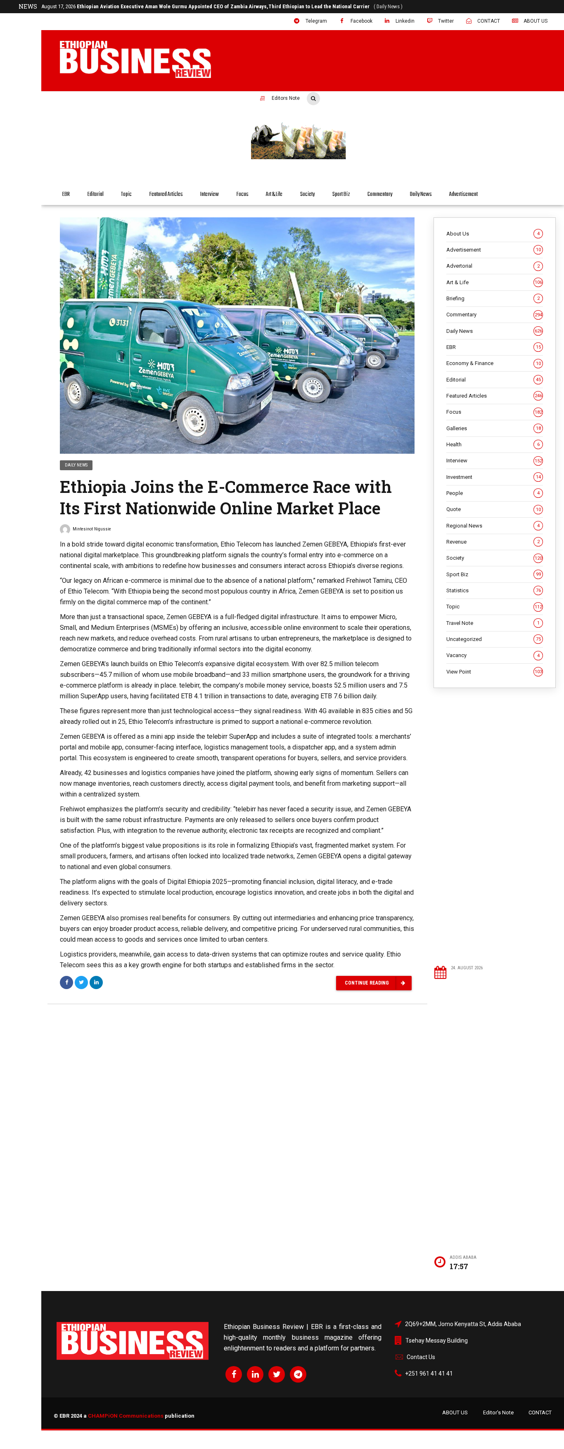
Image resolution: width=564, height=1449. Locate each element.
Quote (493, 509)
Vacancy (493, 655)
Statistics (493, 590)
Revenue (493, 542)
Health (493, 444)
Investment (493, 477)
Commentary (379, 194)
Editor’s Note (498, 1412)
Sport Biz (341, 194)
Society (307, 194)
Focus (243, 194)
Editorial (96, 194)
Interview (209, 194)
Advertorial (493, 266)
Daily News (421, 194)
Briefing (493, 298)
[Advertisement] (495, 826)
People (493, 493)
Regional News (493, 526)
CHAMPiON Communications (126, 1416)
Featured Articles (166, 194)
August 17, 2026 (183, 6)
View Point (494, 672)
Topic (126, 194)
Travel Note (493, 623)
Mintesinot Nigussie (92, 529)
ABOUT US (455, 1412)
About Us (493, 234)
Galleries (493, 428)
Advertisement (463, 194)
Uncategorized (493, 639)
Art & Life (274, 194)
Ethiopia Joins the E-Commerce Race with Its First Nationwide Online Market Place (226, 497)
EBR (66, 194)
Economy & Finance (493, 363)
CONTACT (540, 1412)
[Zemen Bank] (401, 158)
